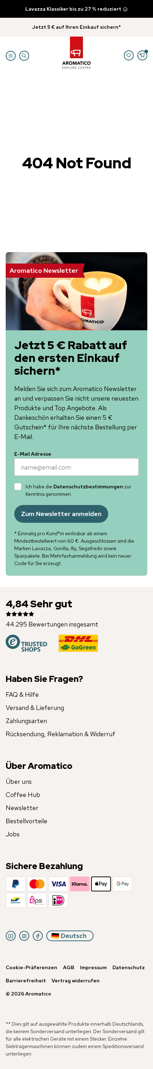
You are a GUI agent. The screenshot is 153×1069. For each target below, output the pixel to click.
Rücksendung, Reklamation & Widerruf (60, 734)
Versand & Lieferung (35, 708)
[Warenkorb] (142, 55)
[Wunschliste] (129, 55)
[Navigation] (11, 56)
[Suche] (24, 56)
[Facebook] (38, 936)
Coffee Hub (23, 795)
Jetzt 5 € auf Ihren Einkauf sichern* (76, 27)
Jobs (13, 834)
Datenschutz (128, 967)
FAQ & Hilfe (22, 694)
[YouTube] (11, 936)
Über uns (19, 781)
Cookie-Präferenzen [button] (31, 967)
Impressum (93, 967)
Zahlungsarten (26, 721)
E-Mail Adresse (32, 454)
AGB (68, 967)
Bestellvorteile (26, 821)
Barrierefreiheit (26, 980)
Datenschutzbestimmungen (88, 486)
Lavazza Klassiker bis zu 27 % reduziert (73, 9)
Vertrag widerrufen (76, 980)
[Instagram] (24, 936)
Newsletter (22, 808)
